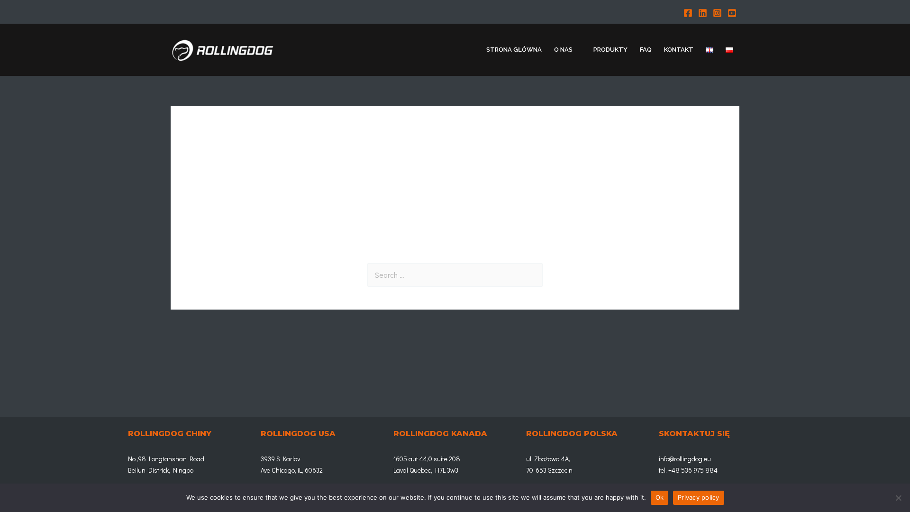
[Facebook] (687, 13)
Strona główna (514, 49)
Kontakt (678, 49)
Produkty (610, 49)
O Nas (563, 49)
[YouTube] (732, 13)
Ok (659, 497)
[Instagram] (717, 13)
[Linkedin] (702, 13)
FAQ (646, 49)
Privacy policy (698, 497)
